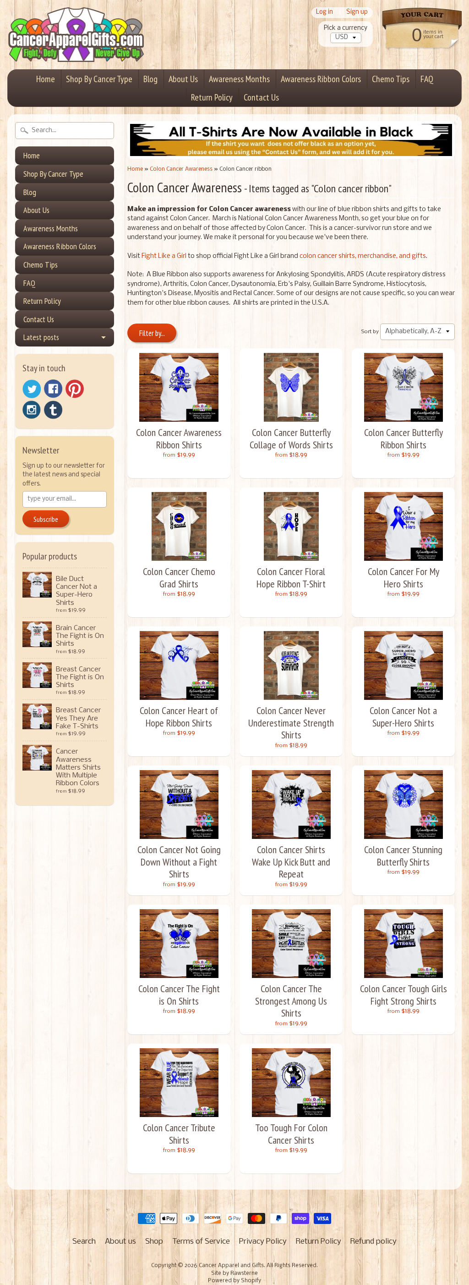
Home (45, 79)
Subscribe (45, 519)
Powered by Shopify (234, 1281)
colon (308, 256)
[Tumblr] (53, 410)
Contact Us (261, 97)
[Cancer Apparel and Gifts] (76, 48)
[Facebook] (53, 389)
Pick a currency (345, 28)
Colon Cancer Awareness (181, 169)
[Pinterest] (74, 389)
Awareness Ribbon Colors (321, 79)
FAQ (426, 79)
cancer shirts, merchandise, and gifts (371, 256)
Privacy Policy (263, 1241)
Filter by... (152, 333)
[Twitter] (31, 389)
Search (84, 1241)
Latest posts (41, 337)
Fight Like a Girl (164, 256)
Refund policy (373, 1241)
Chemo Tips (390, 79)
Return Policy (212, 97)
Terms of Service (201, 1241)
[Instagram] (31, 410)
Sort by (370, 332)
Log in (324, 13)
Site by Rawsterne (234, 1273)
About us (120, 1241)
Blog (150, 79)
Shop (154, 1241)
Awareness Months (239, 79)
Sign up (357, 13)
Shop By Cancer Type (99, 79)
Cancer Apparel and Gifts (231, 1265)
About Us (183, 79)
